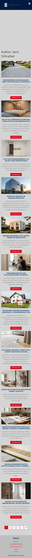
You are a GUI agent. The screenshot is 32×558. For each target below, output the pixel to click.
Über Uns (16, 541)
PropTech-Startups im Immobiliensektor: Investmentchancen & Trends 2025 (16, 197)
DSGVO (16, 549)
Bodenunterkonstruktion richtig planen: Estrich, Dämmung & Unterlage (16, 465)
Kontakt (16, 552)
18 (26, 527)
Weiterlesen (16, 97)
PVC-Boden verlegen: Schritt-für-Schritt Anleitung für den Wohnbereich (16, 351)
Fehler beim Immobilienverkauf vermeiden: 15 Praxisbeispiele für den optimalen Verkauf (16, 311)
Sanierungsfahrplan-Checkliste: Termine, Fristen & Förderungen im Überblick (16, 427)
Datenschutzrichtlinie (16, 546)
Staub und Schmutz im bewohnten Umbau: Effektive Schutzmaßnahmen (16, 390)
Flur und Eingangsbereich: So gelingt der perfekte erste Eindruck (16, 160)
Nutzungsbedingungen (16, 544)
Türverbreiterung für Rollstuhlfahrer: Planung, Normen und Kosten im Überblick (16, 274)
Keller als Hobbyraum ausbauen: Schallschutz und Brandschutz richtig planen (16, 120)
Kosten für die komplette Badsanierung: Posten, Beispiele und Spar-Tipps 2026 (16, 502)
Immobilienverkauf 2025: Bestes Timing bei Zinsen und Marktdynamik (16, 236)
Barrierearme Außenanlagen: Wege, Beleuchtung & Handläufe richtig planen (16, 81)
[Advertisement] (16, 27)
